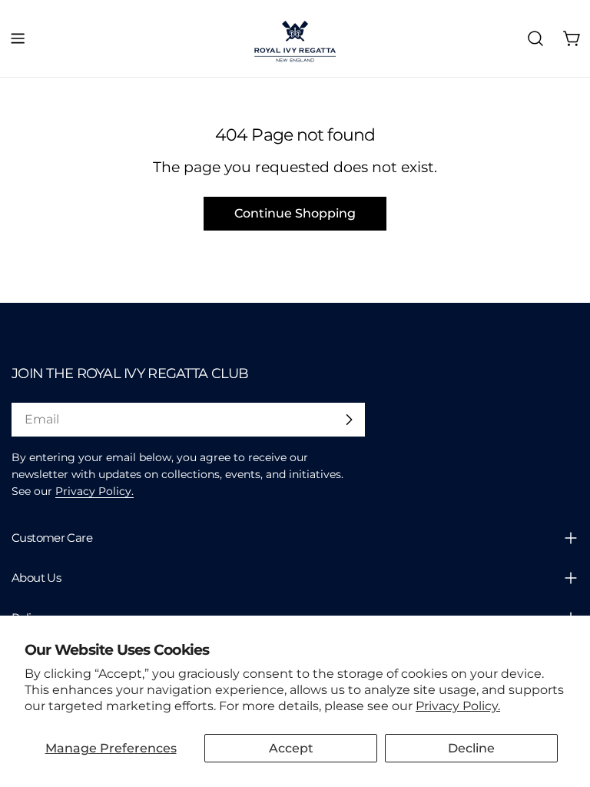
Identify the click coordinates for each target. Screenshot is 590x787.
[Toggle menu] (17, 38)
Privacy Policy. (458, 706)
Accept (291, 748)
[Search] (535, 38)
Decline (471, 748)
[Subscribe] (348, 419)
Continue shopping (295, 213)
